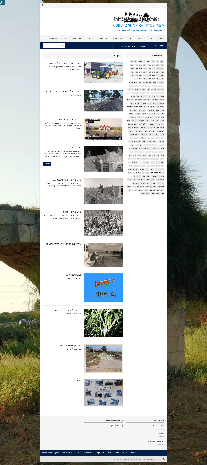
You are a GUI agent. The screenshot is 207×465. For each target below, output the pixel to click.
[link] (2, 2)
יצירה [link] (150, 131)
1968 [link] (157, 68)
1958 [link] (162, 65)
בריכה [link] (153, 93)
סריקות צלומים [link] (154, 159)
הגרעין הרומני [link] (147, 100)
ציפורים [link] (157, 169)
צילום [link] (162, 169)
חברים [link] (157, 110)
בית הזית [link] (130, 89)
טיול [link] (162, 124)
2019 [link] (136, 75)
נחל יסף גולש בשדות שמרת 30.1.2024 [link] (63, 91)
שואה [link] (138, 179)
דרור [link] (153, 100)
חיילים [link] (147, 117)
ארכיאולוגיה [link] (137, 86)
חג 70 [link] (130, 110)
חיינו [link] (143, 117)
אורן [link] (150, 82)
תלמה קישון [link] (152, 190)
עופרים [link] (130, 159)
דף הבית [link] (161, 38)
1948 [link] (148, 61)
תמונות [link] (146, 190)
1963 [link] (140, 65)
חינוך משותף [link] (132, 117)
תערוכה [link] (140, 190)
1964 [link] (136, 65)
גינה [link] (157, 96)
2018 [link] (140, 75)
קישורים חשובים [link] (77, 38)
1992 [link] (157, 72)
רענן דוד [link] (139, 176)
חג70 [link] (162, 113)
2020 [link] (131, 75)
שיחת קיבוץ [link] (160, 183)
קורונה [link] (151, 173)
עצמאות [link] (153, 162)
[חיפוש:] (54, 45)
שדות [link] (147, 179)
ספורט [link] (134, 155)
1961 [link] (149, 65)
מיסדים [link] (149, 141)
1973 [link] (153, 68)
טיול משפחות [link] (151, 124)
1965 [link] (131, 65)
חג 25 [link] (139, 110)
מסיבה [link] (150, 145)
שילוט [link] (154, 183)
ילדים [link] (154, 131)
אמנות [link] (131, 82)
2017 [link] (144, 75)
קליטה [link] (129, 173)
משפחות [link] (135, 148)
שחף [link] (134, 179)
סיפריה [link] (139, 155)
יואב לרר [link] (156, 127)
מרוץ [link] (162, 148)
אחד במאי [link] (145, 82)
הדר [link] (136, 100)
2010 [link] (136, 72)
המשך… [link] (47, 163)
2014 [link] (153, 75)
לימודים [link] (132, 134)
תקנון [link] (135, 190)
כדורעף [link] (140, 131)
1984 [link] (144, 68)
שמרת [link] (154, 186)
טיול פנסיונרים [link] (143, 124)
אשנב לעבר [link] (160, 89)
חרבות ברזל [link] (141, 120)
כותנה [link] (135, 131)
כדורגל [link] (145, 131)
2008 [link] (140, 72)
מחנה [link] (131, 138)
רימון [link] (143, 176)
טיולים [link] (158, 124)
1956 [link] (131, 61)
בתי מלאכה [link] (142, 93)
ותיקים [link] (141, 106)
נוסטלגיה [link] (148, 152)
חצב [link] (152, 120)
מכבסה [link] (131, 141)
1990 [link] (131, 68)
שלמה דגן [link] (143, 183)
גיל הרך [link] (162, 96)
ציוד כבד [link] (137, 166)
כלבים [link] (162, 134)
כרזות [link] (157, 134)
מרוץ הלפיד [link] (157, 148)
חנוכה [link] (162, 120)
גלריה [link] (153, 96)
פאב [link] (140, 162)
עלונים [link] (158, 162)
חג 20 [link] (144, 110)
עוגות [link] (138, 159)
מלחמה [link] (156, 145)
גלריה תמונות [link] (102, 38)
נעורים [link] (131, 152)
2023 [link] (153, 79)
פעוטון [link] (148, 166)
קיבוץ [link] (147, 173)
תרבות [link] (131, 190)
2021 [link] (162, 79)
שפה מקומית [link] (140, 186)
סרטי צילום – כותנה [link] (72, 212)
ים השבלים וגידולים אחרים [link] (68, 119)
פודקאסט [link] (134, 162)
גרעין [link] (137, 96)
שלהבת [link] (149, 183)
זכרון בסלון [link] (130, 106)
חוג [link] (159, 117)
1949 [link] (144, 61)
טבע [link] (128, 120)
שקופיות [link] (129, 186)
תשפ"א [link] (148, 193)
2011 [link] (132, 72)
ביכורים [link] (144, 89)
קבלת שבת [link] (136, 169)
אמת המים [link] (161, 86)
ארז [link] (143, 86)
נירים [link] (135, 152)
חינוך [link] (129, 38)
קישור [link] (139, 173)
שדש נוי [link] (143, 179)
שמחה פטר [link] (160, 186)
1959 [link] (157, 65)
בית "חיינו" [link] (138, 89)
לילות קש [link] (76, 147)
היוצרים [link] (155, 103)
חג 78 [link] (144, 113)
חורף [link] (155, 117)
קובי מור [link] (161, 173)
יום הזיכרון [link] (142, 127)
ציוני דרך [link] (131, 166)
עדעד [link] (142, 159)
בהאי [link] (148, 89)
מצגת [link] (136, 145)
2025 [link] (144, 79)
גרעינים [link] (133, 96)
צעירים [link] (147, 169)
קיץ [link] (143, 173)
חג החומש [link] (130, 113)
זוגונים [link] (136, 106)
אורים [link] (154, 82)
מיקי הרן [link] (144, 141)
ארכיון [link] (130, 86)
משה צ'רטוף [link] (142, 148)
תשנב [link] (153, 193)
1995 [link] (149, 72)
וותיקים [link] (152, 106)
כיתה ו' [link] (130, 131)
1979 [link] (149, 68)
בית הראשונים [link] (160, 93)
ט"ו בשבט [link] (133, 120)
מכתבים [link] (161, 145)
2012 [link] (162, 75)
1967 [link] (162, 68)
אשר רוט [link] (153, 89)
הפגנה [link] (162, 106)
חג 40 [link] (135, 110)
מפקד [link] (141, 145)
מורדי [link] (148, 138)
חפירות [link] (157, 120)
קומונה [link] (156, 173)
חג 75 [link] (157, 113)
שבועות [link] (153, 179)
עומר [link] (134, 159)
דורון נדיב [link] (161, 100)
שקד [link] (134, 186)
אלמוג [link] (135, 82)
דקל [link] (156, 100)
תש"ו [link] (162, 193)
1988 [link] (136, 68)
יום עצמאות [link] (160, 131)
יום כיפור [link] (130, 127)
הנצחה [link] (132, 103)
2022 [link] (157, 79)
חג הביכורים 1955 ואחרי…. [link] (156, 441)
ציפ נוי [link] (152, 169)
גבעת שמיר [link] (134, 93)
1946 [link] (152, 61)
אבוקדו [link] (136, 79)
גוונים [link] (128, 93)
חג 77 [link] (148, 113)
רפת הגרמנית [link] (160, 179)
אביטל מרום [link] (160, 82)
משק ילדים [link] (161, 152)
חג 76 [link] (153, 113)
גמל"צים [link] (148, 96)
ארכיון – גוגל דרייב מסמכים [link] (57, 38)
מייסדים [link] (155, 141)
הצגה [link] (157, 106)
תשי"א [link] (158, 193)
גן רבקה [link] (142, 96)
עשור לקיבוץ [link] (146, 162)
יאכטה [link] (162, 127)
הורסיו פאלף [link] (129, 100)
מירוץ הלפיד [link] (137, 141)
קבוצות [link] (142, 169)
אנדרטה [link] (154, 86)
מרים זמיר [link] (149, 148)
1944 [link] (157, 61)
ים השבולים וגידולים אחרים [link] (68, 310)
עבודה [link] (147, 159)
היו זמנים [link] (161, 103)
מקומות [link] (132, 145)
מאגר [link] (162, 138)
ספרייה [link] (162, 159)
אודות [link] (150, 38)
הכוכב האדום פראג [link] (140, 103)
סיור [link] (154, 155)
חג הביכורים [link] (138, 113)
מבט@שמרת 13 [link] (73, 275)
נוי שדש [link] (154, 152)
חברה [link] (140, 38)
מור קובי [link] (136, 138)
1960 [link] (153, 65)
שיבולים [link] (129, 179)
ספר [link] (130, 155)
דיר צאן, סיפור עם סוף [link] (70, 345)
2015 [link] (149, 75)
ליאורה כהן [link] (144, 134)
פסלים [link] (153, 166)
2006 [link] (144, 72)
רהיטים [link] (148, 176)
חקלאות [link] (148, 120)
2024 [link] (149, 79)
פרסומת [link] (142, 166)
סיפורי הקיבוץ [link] (117, 38)
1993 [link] (153, 72)
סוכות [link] (157, 155)
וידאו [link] (90, 38)
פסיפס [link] (158, 166)
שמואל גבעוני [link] (135, 183)
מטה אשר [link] (161, 141)
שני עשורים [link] (148, 186)
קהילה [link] (129, 169)
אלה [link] (140, 82)
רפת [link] (79, 381)
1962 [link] (144, 65)
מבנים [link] (157, 138)
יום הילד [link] (136, 127)
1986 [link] (140, 68)
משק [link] (130, 148)
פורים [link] (129, 162)
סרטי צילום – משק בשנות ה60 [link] (67, 180)
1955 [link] (135, 61)
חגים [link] (162, 117)
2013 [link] (157, 75)
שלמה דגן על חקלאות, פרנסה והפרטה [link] (63, 244)
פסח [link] (162, 166)
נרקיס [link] (162, 155)
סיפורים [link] (145, 155)
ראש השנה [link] (161, 176)
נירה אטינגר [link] (141, 152)
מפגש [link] (145, 145)
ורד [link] (144, 106)
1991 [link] (162, 72)
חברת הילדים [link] (150, 110)
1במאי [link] (162, 61)
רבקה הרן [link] (153, 176)
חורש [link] (151, 117)
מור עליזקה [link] (143, 138)
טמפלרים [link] (130, 124)
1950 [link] (140, 61)
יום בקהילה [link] (150, 127)
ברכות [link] (148, 93)
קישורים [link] (135, 173)
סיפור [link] (149, 155)
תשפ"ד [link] (143, 193)
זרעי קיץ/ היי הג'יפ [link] (158, 425)
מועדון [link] (153, 138)
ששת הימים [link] (160, 190)
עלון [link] (162, 162)
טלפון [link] (135, 124)
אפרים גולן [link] (148, 86)
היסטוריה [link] (149, 103)
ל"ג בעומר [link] (151, 134)
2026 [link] (140, 79)
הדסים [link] (140, 100)
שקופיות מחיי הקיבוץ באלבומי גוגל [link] (65, 63)
